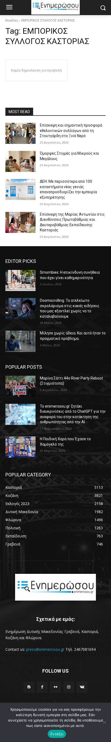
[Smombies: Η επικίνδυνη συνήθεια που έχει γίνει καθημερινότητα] (20, 280)
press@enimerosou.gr (45, 649)
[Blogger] (29, 687)
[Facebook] (42, 687)
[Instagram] (69, 687)
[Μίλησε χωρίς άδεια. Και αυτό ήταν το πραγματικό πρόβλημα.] (20, 341)
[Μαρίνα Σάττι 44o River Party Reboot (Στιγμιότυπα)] (20, 386)
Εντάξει (57, 734)
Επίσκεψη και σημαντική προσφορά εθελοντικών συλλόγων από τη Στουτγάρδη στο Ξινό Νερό (71, 130)
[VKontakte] (82, 687)
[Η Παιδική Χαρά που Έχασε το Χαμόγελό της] (20, 447)
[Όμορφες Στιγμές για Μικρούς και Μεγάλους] (20, 161)
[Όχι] (104, 722)
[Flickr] (55, 687)
